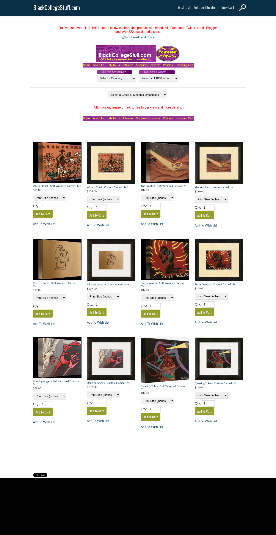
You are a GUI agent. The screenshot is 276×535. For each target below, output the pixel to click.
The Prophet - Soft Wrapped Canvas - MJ (164, 186)
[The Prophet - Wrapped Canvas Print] (165, 163)
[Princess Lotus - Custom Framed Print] (111, 260)
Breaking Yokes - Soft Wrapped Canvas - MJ (163, 387)
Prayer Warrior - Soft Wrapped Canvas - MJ (163, 284)
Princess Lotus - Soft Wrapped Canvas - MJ (55, 284)
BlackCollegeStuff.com (56, 7)
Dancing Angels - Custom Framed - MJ (108, 383)
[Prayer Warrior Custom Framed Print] (219, 260)
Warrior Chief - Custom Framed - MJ (107, 187)
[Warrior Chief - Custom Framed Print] (111, 163)
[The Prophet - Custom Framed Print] (219, 163)
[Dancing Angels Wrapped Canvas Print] (57, 358)
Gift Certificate (204, 7)
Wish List (184, 7)
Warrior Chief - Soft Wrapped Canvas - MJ (57, 186)
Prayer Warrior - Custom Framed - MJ (216, 284)
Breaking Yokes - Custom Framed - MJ (216, 383)
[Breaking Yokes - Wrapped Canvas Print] (165, 360)
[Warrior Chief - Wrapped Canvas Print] (57, 163)
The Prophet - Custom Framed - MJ (214, 187)
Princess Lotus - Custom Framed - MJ (108, 284)
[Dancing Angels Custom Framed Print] (111, 359)
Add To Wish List (44, 224)
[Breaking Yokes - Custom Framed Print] (219, 359)
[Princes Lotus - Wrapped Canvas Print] (57, 260)
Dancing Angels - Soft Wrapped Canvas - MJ (56, 383)
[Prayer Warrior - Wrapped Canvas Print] (165, 260)
